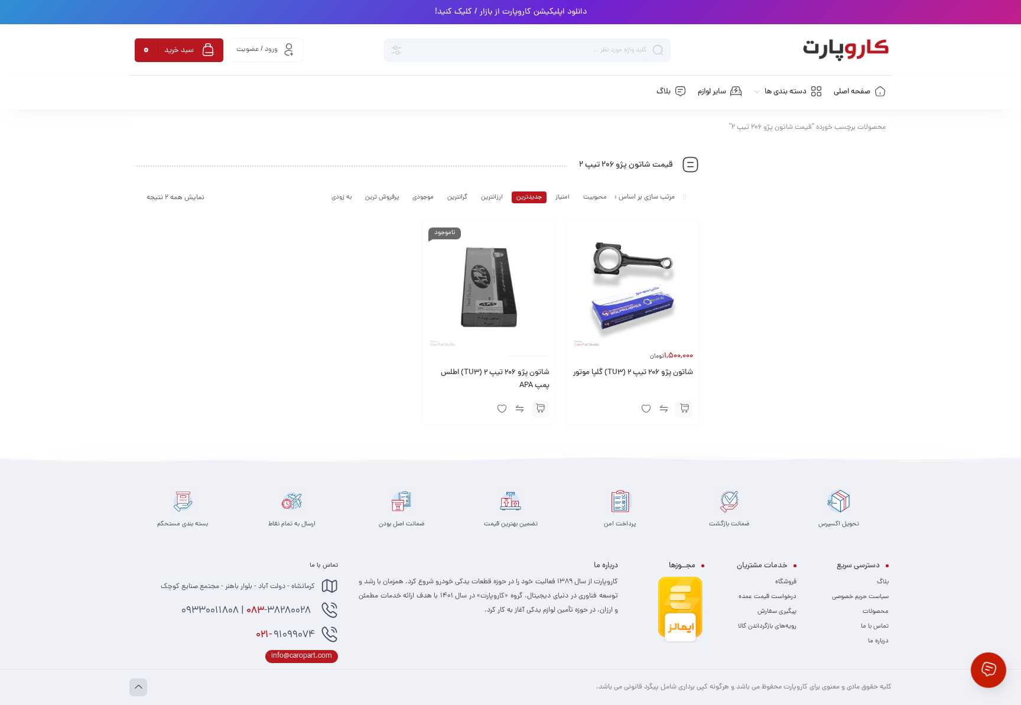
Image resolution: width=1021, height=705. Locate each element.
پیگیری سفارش (776, 611)
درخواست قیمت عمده (767, 597)
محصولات (876, 611)
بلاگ (883, 582)
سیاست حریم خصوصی (860, 597)
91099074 (285, 635)
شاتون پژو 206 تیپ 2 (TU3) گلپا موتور (633, 373)
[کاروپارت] (846, 50)
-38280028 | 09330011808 (247, 611)
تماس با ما (875, 626)
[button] (684, 409)
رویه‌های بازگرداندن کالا (767, 626)
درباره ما (878, 641)
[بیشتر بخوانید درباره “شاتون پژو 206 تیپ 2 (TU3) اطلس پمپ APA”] (540, 409)
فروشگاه (785, 582)
